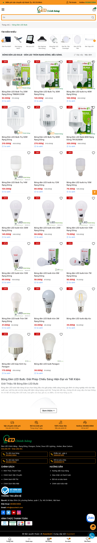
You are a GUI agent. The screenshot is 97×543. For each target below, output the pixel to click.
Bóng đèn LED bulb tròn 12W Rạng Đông (15, 274)
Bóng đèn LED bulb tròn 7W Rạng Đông (79, 274)
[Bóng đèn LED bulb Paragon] (48, 347)
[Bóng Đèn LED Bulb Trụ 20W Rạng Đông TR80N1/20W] (16, 75)
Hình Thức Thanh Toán (12, 471)
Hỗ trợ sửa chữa (60, 461)
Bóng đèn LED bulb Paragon (47, 364)
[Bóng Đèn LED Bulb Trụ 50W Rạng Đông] (16, 120)
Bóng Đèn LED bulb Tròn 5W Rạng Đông (15, 319)
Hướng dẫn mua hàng (60, 471)
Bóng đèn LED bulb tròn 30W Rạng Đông (15, 229)
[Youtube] (14, 512)
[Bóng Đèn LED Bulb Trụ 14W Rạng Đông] (16, 165)
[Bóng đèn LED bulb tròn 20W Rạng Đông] (48, 211)
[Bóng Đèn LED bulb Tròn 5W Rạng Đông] (16, 302)
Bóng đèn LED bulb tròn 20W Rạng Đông (47, 229)
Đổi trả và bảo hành (59, 479)
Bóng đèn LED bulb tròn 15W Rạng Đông (80, 229)
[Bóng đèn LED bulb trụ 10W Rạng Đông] (81, 165)
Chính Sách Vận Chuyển (13, 475)
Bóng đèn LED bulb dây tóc (79, 318)
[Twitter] (8, 512)
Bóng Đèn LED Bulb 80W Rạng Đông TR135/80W (80, 138)
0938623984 (15, 504)
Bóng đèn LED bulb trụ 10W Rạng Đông (79, 183)
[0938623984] (87, 2)
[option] (89, 55)
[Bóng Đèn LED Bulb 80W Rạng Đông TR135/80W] (81, 120)
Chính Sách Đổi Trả (11, 479)
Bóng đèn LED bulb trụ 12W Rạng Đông (46, 183)
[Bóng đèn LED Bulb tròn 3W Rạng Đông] (48, 302)
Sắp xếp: (79, 55)
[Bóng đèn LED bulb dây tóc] (81, 302)
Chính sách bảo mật (59, 484)
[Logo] (48, 9)
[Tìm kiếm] (93, 17)
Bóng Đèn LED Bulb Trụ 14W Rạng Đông (14, 183)
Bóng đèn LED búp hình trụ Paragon (14, 365)
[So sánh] (6, 101)
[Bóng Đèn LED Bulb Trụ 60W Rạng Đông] (48, 120)
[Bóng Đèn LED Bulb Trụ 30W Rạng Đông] (48, 75)
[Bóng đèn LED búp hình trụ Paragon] (16, 347)
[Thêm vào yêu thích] (28, 62)
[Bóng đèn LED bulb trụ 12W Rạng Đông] (48, 165)
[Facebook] (3, 512)
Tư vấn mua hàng (12, 454)
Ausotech (70, 534)
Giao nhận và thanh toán (61, 475)
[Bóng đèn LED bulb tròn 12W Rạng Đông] (16, 256)
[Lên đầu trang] (93, 512)
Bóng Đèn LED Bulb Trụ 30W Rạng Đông (47, 92)
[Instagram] (19, 512)
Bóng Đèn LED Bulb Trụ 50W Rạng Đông (15, 138)
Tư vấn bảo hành (12, 461)
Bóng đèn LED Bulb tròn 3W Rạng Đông (46, 319)
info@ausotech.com (15, 507)
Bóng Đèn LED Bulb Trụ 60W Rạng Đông (47, 138)
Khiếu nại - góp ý (60, 454)
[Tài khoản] (71, 2)
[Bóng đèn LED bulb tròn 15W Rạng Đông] (81, 211)
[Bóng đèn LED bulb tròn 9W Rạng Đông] (48, 256)
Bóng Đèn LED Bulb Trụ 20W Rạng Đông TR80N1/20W (15, 92)
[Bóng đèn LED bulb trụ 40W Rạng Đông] (81, 75)
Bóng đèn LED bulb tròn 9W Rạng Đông (46, 274)
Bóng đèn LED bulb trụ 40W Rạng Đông (79, 92)
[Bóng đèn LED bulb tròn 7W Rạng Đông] (81, 256)
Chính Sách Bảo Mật (11, 484)
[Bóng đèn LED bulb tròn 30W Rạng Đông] (16, 211)
